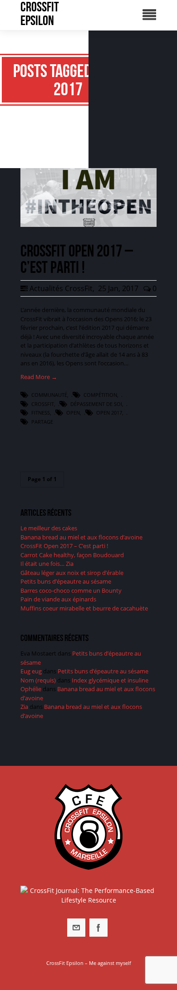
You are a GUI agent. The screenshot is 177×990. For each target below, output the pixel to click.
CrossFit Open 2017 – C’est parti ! (64, 546)
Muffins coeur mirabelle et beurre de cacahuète (84, 608)
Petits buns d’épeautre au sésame (65, 581)
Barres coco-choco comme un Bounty (71, 590)
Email (76, 927)
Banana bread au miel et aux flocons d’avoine (81, 537)
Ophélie (30, 689)
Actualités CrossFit (61, 288)
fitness (40, 412)
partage (42, 421)
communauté (49, 394)
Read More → (38, 377)
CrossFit (42, 403)
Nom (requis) (38, 680)
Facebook (98, 927)
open (73, 412)
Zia (24, 707)
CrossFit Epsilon (39, 13)
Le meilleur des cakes (48, 528)
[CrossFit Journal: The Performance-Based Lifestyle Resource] (88, 895)
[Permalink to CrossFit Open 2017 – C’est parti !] (88, 225)
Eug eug (31, 671)
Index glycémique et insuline (110, 680)
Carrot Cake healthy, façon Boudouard (72, 555)
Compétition (100, 394)
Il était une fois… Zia (47, 563)
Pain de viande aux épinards (58, 599)
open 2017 (109, 412)
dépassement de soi (96, 403)
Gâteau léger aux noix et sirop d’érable (71, 573)
